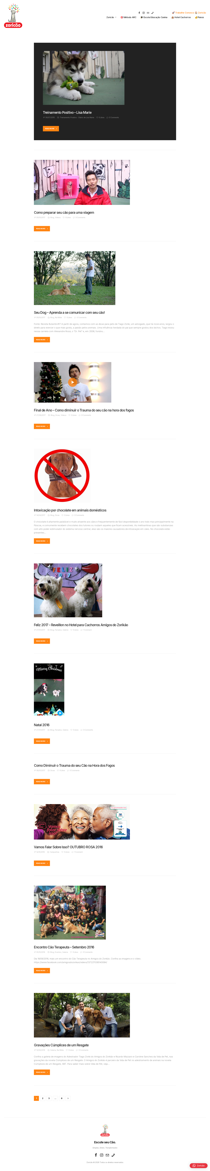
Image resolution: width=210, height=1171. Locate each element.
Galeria (65, 630)
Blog (52, 217)
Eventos (58, 952)
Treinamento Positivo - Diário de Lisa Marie (77, 117)
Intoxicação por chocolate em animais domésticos (70, 510)
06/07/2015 (50, 117)
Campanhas (54, 852)
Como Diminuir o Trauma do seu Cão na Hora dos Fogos (74, 766)
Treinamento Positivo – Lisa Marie (67, 113)
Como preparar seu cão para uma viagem (64, 213)
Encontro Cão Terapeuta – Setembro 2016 (64, 947)
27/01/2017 (40, 630)
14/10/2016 (40, 852)
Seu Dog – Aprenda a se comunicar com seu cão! (69, 313)
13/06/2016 (40, 1050)
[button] (199, 1165)
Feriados (58, 630)
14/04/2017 (40, 515)
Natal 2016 (41, 725)
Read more (49, 129)
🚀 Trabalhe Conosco (183, 12)
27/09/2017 (41, 415)
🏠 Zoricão (200, 12)
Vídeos (58, 217)
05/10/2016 (40, 952)
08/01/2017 (40, 770)
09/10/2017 (40, 217)
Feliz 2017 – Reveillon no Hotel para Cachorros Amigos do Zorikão (81, 625)
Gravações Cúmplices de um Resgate (61, 1045)
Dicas (57, 415)
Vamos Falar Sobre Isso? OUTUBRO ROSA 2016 (68, 847)
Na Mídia (58, 317)
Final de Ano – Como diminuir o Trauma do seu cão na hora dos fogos (84, 410)
